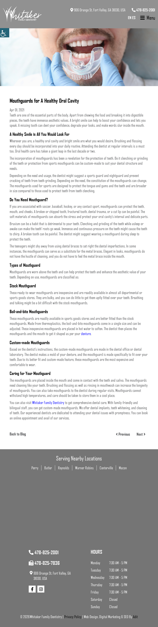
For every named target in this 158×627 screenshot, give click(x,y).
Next (140, 434)
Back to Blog (18, 434)
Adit (135, 616)
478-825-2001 (145, 10)
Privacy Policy (73, 616)
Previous (124, 434)
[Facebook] (32, 589)
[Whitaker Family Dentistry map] (79, 526)
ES (133, 17)
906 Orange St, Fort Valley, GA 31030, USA (99, 10)
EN (129, 17)
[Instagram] (40, 589)
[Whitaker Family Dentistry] (22, 14)
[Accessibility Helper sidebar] (4, 32)
